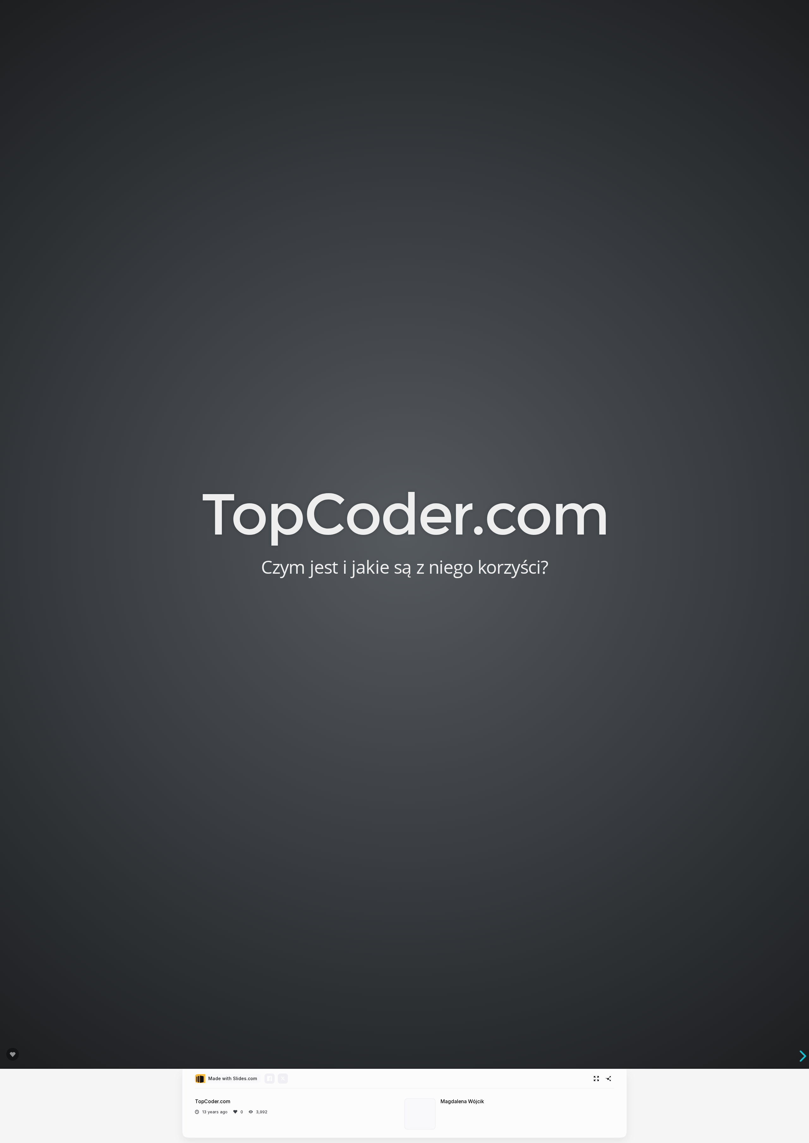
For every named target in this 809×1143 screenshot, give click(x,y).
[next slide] (799, 1056)
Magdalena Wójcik (462, 1101)
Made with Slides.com (232, 1078)
